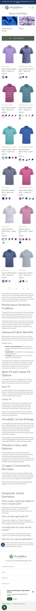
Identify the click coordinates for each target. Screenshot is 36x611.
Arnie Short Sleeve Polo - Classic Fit (26, 191)
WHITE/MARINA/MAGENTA (20, 77)
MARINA (6, 281)
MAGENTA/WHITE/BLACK (3, 115)
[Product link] (9, 54)
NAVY (9, 157)
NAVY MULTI (3, 198)
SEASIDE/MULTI (29, 239)
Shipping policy (6, 604)
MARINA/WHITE (3, 239)
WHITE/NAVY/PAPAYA (26, 159)
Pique (21, 28)
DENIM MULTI (9, 198)
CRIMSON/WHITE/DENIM (12, 115)
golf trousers (11, 439)
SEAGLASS (3, 157)
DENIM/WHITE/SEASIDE (16, 115)
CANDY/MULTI (20, 239)
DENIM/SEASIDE (9, 239)
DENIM (3, 281)
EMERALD (6, 157)
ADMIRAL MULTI (23, 281)
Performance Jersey (7, 29)
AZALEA (12, 157)
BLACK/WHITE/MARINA (6, 115)
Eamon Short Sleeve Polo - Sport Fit (9, 274)
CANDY (9, 281)
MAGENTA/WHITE (6, 239)
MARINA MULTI (6, 198)
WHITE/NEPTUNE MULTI (26, 281)
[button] (3, 7)
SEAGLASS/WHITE (23, 115)
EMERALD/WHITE (20, 115)
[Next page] (26, 289)
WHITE (9, 77)
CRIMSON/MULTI (26, 239)
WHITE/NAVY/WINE (32, 198)
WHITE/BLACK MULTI (20, 281)
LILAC (3, 77)
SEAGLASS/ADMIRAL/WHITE (23, 198)
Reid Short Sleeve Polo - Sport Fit (8, 191)
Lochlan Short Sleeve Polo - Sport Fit (9, 231)
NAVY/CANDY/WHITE (23, 77)
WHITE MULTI (32, 239)
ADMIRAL (6, 77)
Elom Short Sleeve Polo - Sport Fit (9, 108)
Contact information (19, 604)
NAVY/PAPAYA (16, 239)
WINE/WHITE (20, 119)
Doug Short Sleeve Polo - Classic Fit (26, 274)
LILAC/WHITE (29, 115)
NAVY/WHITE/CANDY (9, 115)
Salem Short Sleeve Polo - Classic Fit (9, 70)
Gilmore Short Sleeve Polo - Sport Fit (26, 231)
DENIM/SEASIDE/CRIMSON (23, 159)
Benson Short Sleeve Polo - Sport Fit (26, 151)
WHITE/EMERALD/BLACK (29, 198)
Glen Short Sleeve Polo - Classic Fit (25, 108)
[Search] (29, 7)
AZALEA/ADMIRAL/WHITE (20, 198)
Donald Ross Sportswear (20, 561)
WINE (16, 157)
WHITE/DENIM (3, 242)
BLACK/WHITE (12, 239)
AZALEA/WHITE (26, 115)
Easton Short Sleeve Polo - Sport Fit (26, 70)
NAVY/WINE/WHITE (26, 198)
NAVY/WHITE (32, 115)
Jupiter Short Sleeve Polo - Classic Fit (9, 150)
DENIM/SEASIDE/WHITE (26, 77)
